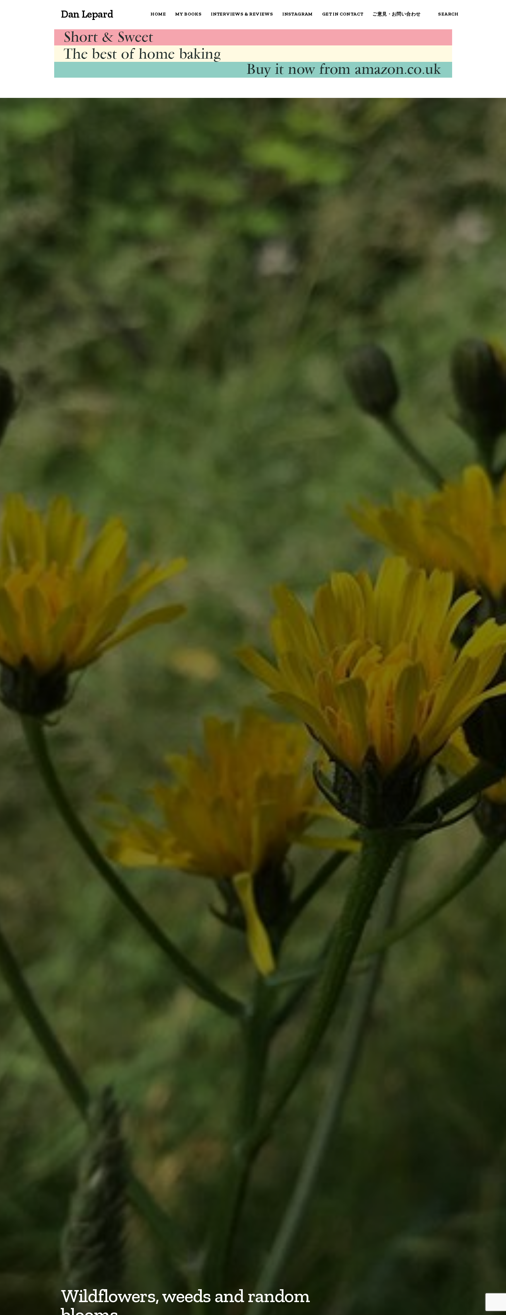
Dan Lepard (87, 14)
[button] (11, 14)
